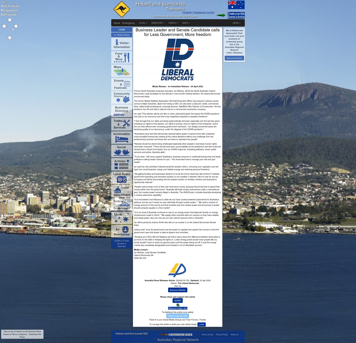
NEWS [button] (236, 22)
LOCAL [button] (142, 22)
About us (234, 334)
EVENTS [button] (173, 22)
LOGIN (201, 324)
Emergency (128, 23)
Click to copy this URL (177, 315)
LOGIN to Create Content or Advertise (121, 243)
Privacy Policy (222, 334)
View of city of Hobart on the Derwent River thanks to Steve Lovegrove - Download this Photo (22, 334)
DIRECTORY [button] (157, 22)
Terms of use (207, 334)
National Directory (234, 58)
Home (116, 23)
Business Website (178, 290)
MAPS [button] (185, 22)
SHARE (177, 300)
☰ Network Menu (122, 34)
